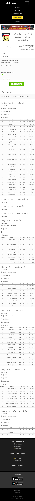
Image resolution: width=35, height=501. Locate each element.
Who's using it (17, 446)
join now (17, 17)
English (17, 492)
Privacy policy (17, 496)
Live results (17, 460)
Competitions (17, 444)
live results (16, 84)
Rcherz (12, 3)
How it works (17, 456)
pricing (17, 10)
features (17, 7)
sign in (17, 21)
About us (17, 448)
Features (17, 458)
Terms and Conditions (17, 498)
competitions (17, 13)
